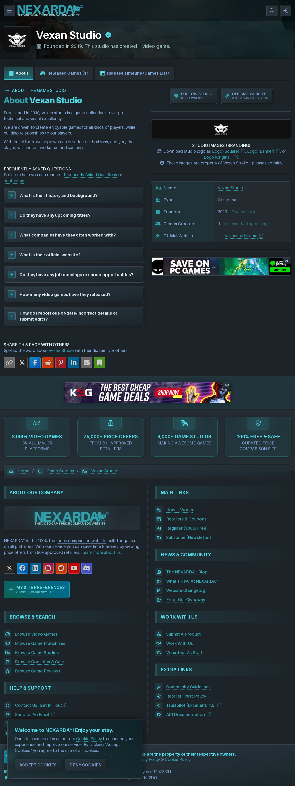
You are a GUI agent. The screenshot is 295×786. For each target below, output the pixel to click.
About (22, 73)
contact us (14, 180)
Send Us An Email (32, 714)
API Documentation (185, 714)
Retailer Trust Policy (186, 696)
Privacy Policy (147, 759)
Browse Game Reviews (37, 671)
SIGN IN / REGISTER (285, 10)
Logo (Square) (225, 151)
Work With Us (179, 643)
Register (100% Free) (187, 528)
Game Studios (60, 470)
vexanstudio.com (241, 235)
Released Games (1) (67, 73)
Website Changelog (185, 590)
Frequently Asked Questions (90, 174)
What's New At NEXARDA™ (192, 581)
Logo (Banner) (260, 151)
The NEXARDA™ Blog (186, 572)
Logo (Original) (218, 157)
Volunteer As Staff (184, 652)
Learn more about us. (101, 552)
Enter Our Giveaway (185, 599)
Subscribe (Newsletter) (189, 537)
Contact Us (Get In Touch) (41, 705)
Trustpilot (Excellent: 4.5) (191, 705)
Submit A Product (183, 634)
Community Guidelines (188, 686)
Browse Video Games (36, 634)
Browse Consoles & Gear (40, 661)
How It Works (179, 509)
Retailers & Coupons (186, 519)
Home (24, 470)
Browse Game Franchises (40, 643)
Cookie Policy (178, 759)
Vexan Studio (61, 350)
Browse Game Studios (37, 652)
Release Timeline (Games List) (138, 73)
